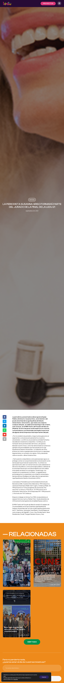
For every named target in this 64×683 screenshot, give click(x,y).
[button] (4, 417)
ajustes (16, 679)
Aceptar (44, 677)
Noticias (32, 200)
